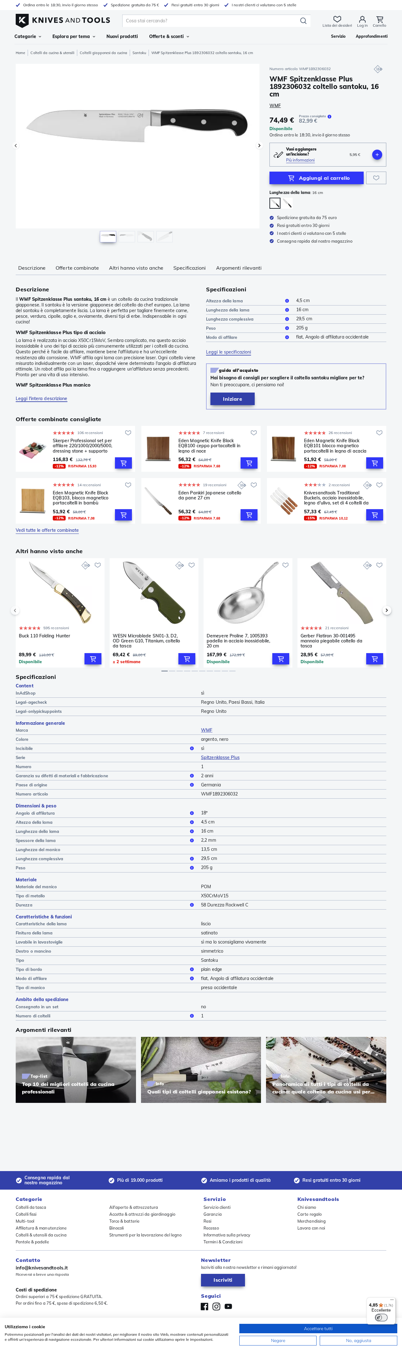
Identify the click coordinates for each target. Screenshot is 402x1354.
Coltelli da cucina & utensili (52, 53)
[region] (137, 154)
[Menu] (392, 1301)
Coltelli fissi (26, 1214)
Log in (362, 25)
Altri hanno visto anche (136, 268)
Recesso (211, 1227)
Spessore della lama (36, 840)
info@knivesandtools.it (42, 1268)
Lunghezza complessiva (229, 319)
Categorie (25, 36)
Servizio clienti (217, 1207)
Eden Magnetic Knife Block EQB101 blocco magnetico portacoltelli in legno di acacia (335, 445)
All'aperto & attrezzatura (133, 1207)
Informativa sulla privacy (227, 1234)
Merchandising (311, 1221)
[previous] (26, 610)
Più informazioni (300, 160)
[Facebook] (204, 1307)
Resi (207, 1221)
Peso (211, 328)
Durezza (24, 904)
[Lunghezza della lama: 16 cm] (275, 203)
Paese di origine (31, 784)
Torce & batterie (124, 1221)
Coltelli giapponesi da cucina (103, 53)
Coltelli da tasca (31, 1207)
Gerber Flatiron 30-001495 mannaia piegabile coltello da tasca (331, 640)
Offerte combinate (77, 268)
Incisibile (24, 748)
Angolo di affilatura (35, 813)
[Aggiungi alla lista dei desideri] (376, 178)
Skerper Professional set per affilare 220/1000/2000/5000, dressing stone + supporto (82, 445)
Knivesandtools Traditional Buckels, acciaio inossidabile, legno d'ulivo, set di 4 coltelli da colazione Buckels (336, 497)
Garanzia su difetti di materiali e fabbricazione (62, 775)
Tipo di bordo (29, 969)
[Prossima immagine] (259, 145)
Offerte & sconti (166, 36)
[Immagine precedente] (16, 145)
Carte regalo (309, 1214)
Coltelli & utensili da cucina (41, 1234)
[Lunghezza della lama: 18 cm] (287, 203)
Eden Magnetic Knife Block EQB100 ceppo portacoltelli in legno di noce (209, 445)
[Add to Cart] (123, 463)
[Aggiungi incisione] (377, 155)
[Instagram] (216, 1307)
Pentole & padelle (32, 1241)
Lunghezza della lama (227, 309)
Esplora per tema (71, 36)
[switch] (381, 1317)
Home (20, 53)
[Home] (63, 19)
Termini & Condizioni (223, 1241)
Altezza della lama (224, 300)
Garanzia (213, 1214)
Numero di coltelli (33, 1015)
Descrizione (32, 268)
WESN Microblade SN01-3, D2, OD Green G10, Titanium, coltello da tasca (146, 640)
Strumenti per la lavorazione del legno (145, 1234)
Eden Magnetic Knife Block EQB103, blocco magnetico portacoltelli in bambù (80, 497)
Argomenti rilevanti (239, 268)
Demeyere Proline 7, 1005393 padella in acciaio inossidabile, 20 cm (238, 640)
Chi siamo (306, 1207)
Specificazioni (189, 268)
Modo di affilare (221, 337)
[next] (376, 610)
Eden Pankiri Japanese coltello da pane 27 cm (209, 495)
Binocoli (116, 1227)
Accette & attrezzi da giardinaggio (142, 1214)
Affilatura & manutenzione (41, 1227)
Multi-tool (25, 1221)
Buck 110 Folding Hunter (44, 636)
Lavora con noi (311, 1227)
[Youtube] (228, 1307)
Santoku (139, 53)
